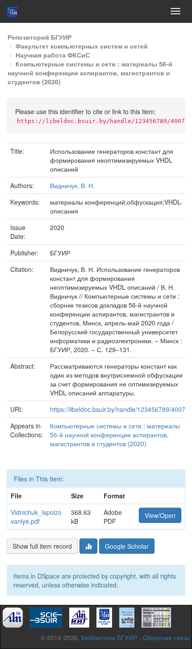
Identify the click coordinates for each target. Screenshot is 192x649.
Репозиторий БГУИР (39, 37)
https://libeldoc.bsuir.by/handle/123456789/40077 (119, 409)
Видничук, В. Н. (72, 185)
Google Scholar (127, 546)
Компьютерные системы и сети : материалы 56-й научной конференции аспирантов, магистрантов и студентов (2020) (90, 72)
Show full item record (42, 546)
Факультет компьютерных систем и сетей (82, 45)
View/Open (160, 515)
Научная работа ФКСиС (53, 54)
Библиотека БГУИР (109, 637)
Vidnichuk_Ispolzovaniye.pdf (36, 517)
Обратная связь (166, 637)
